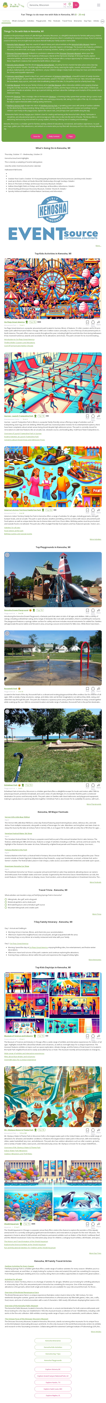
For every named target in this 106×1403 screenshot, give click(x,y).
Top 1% (33, 322)
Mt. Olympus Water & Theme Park (18, 1130)
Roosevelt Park (10, 688)
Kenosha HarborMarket (15, 65)
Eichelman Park (10, 785)
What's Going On (18, 21)
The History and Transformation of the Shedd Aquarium (26, 1241)
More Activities (95, 539)
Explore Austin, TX (53, 1382)
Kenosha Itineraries (53, 1341)
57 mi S (21, 1039)
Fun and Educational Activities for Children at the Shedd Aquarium (30, 1247)
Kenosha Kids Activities (53, 1347)
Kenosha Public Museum (16, 44)
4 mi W (21, 513)
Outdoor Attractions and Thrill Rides (18, 1154)
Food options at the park (13, 531)
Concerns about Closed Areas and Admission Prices (24, 440)
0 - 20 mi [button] (79, 14)
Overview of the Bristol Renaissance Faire (22, 1292)
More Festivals (95, 882)
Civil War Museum (13, 85)
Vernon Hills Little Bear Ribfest (17, 817)
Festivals (56, 21)
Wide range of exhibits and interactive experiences (24, 1053)
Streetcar (17, 96)
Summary (6, 21)
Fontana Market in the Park (16, 850)
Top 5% (49, 510)
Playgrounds (41, 21)
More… (98, 245)
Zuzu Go (36, 136)
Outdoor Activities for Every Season (19, 1266)
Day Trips (87, 21)
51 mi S (16, 1227)
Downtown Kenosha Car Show (17, 866)
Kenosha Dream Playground (16, 610)
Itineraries (78, 21)
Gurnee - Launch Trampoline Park (18, 416)
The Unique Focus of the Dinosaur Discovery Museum (26, 1319)
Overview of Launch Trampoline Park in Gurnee (22, 433)
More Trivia (96, 914)
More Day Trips (95, 1253)
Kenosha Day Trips (53, 1354)
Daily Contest (54, 136)
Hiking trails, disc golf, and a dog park (22, 899)
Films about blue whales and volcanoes (19, 1056)
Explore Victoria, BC (53, 1369)
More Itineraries (95, 959)
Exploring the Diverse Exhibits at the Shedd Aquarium (25, 1244)
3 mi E (20, 788)
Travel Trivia (67, 21)
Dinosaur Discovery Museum (17, 53)
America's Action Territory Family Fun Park (22, 510)
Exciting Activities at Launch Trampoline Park (21, 436)
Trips (71, 136)
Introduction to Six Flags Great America (19, 339)
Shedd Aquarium (11, 1224)
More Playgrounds (94, 804)
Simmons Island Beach (15, 76)
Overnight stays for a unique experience (20, 1059)
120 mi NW (23, 1133)
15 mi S (21, 325)
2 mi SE (20, 692)
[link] (53, 825)
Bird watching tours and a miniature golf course (26, 905)
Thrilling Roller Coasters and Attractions (19, 342)
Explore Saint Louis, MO (53, 1389)
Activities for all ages (12, 527)
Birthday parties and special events (18, 534)
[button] (64, 5)
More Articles (96, 1331)
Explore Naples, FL (53, 1395)
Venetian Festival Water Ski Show (18, 833)
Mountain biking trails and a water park (23, 907)
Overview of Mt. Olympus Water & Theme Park (22, 1147)
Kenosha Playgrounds (53, 1360)
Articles (96, 21)
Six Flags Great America (14, 322)
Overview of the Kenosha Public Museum (21, 1306)
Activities (30, 21)
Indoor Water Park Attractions (15, 1150)
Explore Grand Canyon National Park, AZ (53, 1376)
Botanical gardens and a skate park (22, 902)
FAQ (49, 21)
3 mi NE (20, 613)
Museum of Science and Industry (18, 1036)
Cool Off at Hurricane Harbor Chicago (18, 346)
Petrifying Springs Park (15, 105)
